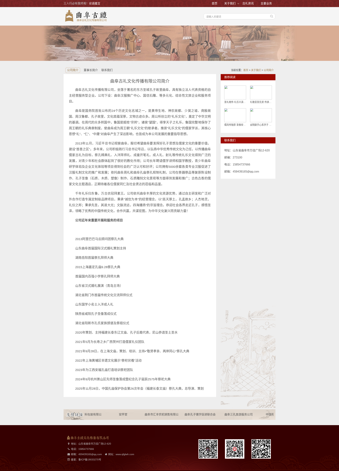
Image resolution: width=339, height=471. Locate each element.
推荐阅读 (230, 77)
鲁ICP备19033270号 (89, 459)
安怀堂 (116, 414)
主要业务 (266, 3)
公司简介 (269, 70)
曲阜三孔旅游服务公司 (231, 414)
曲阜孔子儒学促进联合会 (193, 414)
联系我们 (230, 140)
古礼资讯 (248, 3)
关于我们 (230, 3)
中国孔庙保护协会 (270, 414)
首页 (214, 3)
